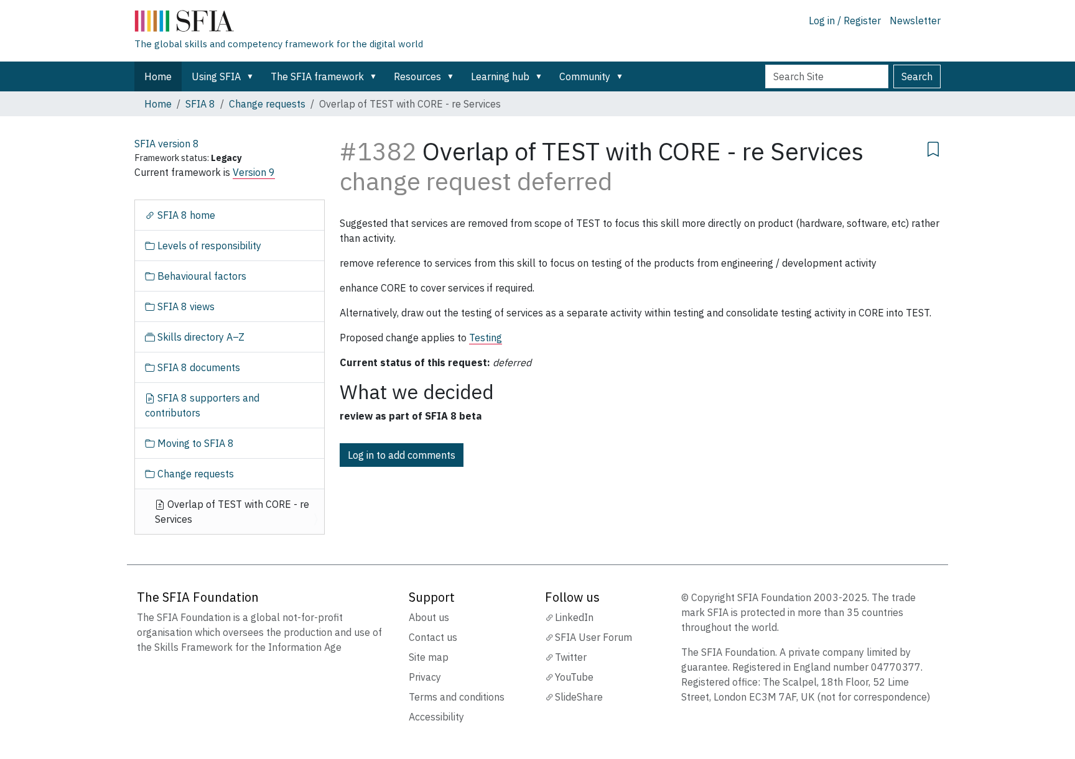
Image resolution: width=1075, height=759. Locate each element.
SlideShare (579, 697)
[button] (252, 76)
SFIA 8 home (185, 215)
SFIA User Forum (593, 637)
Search (917, 76)
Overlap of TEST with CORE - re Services (232, 511)
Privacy (425, 677)
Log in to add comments (401, 455)
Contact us (433, 637)
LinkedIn (574, 617)
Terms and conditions (457, 697)
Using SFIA (216, 76)
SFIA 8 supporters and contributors (202, 405)
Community (584, 76)
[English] (278, 23)
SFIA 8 (200, 104)
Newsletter (915, 20)
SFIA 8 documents (197, 367)
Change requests (267, 104)
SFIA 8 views (185, 306)
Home (158, 76)
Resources (417, 76)
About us (429, 617)
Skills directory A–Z (199, 337)
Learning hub (500, 76)
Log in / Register (845, 20)
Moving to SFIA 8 (194, 443)
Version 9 (254, 172)
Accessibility (436, 717)
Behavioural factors (200, 276)
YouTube (574, 677)
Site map (429, 657)
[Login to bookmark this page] (933, 147)
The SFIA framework (317, 76)
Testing (485, 337)
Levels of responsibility (208, 245)
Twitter (571, 657)
